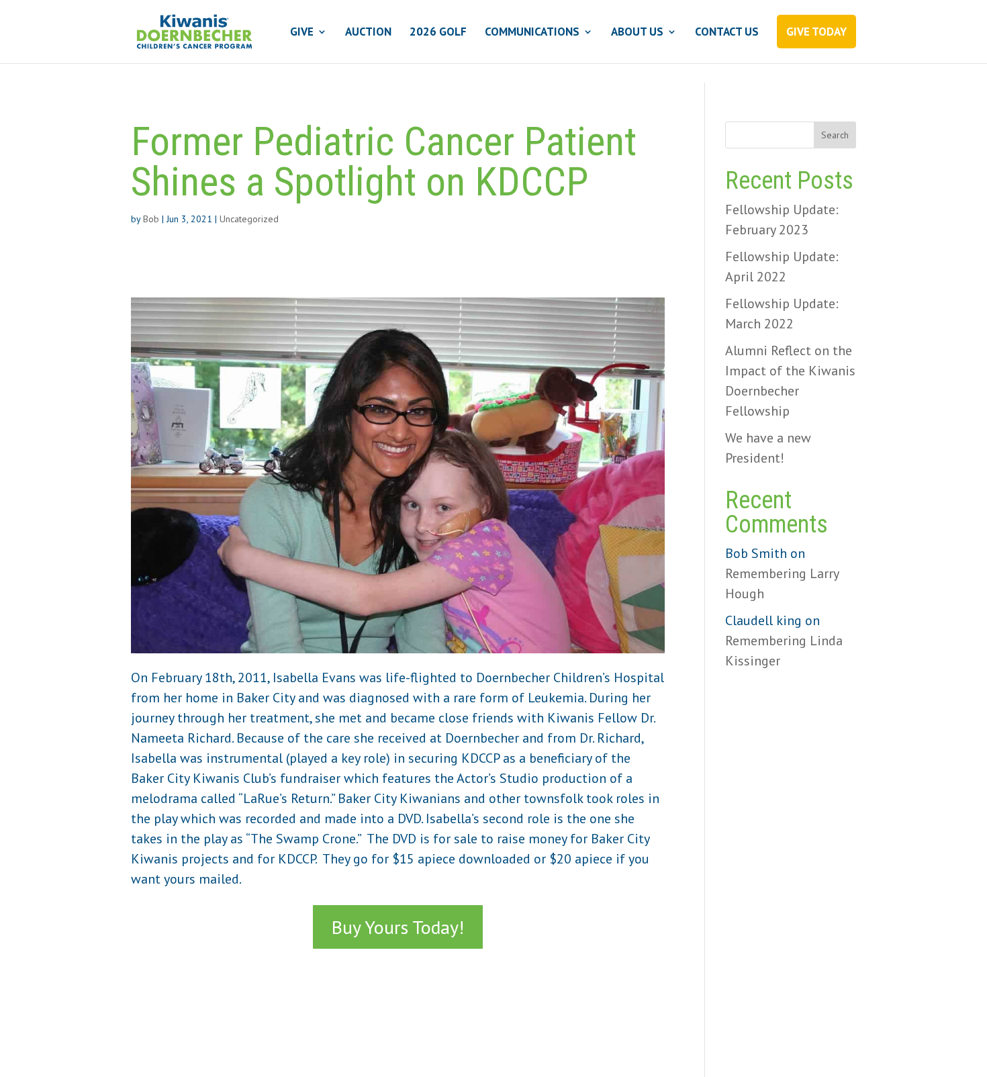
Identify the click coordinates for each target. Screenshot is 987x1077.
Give (302, 33)
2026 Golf (438, 33)
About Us (637, 33)
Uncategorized (249, 219)
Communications (532, 33)
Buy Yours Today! (398, 927)
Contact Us (727, 33)
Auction (368, 33)
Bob (151, 219)
